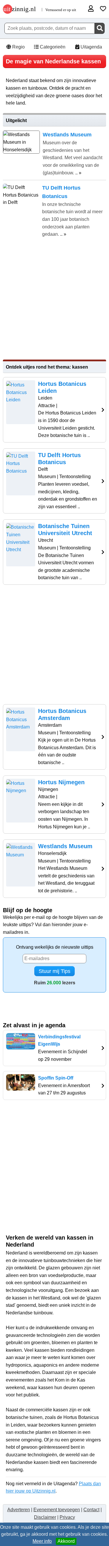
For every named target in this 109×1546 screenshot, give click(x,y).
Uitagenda (90, 46)
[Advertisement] (54, 299)
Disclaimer (45, 1517)
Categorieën (52, 46)
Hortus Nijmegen (61, 782)
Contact (91, 1509)
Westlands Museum (65, 846)
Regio (18, 46)
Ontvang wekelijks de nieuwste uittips (54, 947)
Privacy (67, 1517)
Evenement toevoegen (56, 1509)
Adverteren (18, 1509)
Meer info (42, 1541)
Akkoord (66, 1541)
